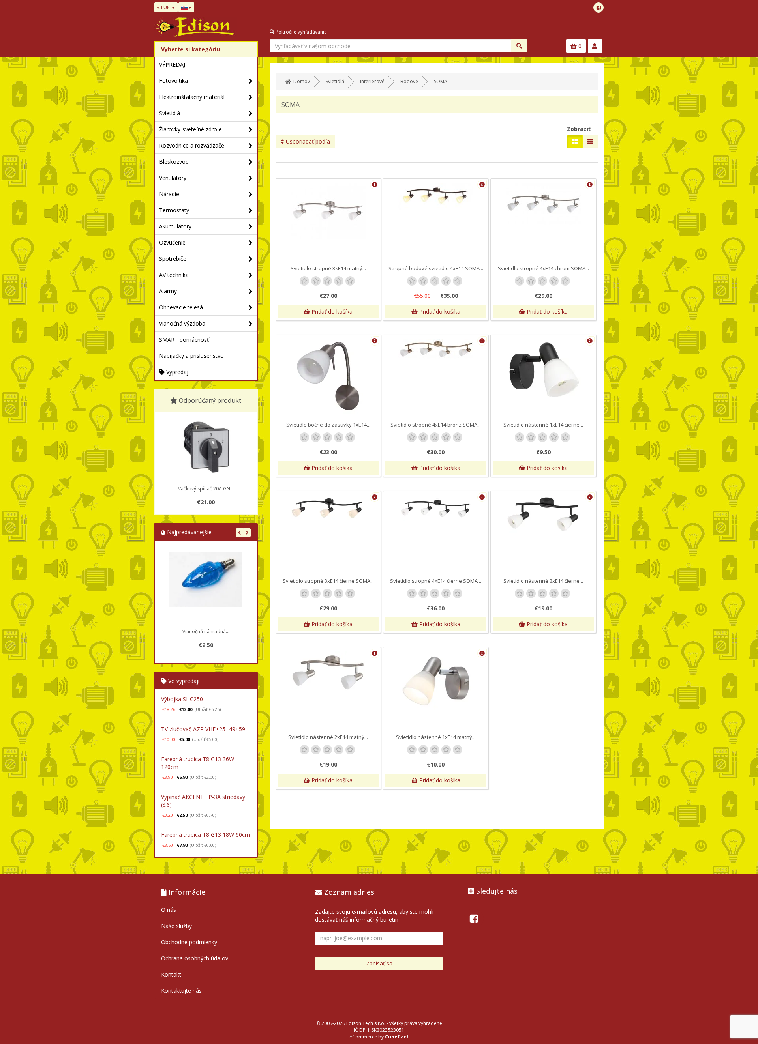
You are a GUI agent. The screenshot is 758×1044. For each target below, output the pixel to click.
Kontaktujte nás (181, 990)
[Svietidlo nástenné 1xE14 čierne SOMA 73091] (543, 370)
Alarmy (168, 291)
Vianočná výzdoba (182, 323)
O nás (168, 909)
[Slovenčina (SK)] (186, 7)
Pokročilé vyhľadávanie (300, 31)
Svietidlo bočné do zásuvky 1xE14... (328, 424)
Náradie (169, 194)
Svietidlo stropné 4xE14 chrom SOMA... (543, 268)
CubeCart (397, 1036)
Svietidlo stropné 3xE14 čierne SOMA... (328, 580)
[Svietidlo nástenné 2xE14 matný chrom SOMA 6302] (328, 672)
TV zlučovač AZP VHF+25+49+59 (203, 729)
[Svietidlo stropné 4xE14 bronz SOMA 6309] (435, 349)
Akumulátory (175, 226)
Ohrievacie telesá (181, 307)
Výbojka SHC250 (182, 699)
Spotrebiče (172, 258)
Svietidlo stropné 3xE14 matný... (328, 268)
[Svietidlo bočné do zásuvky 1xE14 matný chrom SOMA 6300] (328, 376)
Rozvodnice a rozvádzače (191, 145)
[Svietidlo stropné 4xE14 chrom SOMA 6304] (543, 204)
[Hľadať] (519, 45)
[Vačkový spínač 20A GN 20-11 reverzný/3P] (205, 447)
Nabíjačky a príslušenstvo (191, 355)
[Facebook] (598, 7)
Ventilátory (172, 177)
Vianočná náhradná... (205, 631)
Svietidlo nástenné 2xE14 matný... (328, 737)
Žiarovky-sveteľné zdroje (190, 129)
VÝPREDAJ (172, 64)
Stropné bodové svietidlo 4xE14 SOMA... (435, 268)
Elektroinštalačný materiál (192, 97)
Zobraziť (579, 129)
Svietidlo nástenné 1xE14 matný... (436, 737)
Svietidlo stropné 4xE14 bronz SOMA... (435, 424)
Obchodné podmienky (189, 942)
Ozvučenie (172, 242)
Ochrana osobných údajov (194, 958)
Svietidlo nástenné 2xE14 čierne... (543, 580)
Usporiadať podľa (307, 141)
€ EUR (164, 7)
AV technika (174, 275)
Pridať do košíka (331, 311)
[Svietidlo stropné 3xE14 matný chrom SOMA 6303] (328, 211)
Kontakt (171, 974)
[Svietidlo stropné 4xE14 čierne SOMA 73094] (435, 508)
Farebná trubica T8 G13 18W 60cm (205, 834)
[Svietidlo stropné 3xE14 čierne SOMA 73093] (328, 508)
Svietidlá (169, 113)
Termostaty (174, 210)
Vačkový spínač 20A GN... (206, 488)
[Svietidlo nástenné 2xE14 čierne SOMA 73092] (543, 514)
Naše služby (176, 926)
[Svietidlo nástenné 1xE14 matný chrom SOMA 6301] (435, 680)
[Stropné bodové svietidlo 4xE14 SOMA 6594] (435, 196)
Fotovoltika (173, 80)
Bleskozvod (174, 161)
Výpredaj (176, 372)
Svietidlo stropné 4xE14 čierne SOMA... (435, 580)
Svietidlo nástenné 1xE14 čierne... (543, 424)
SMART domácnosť (184, 339)
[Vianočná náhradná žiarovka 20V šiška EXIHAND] (205, 588)
